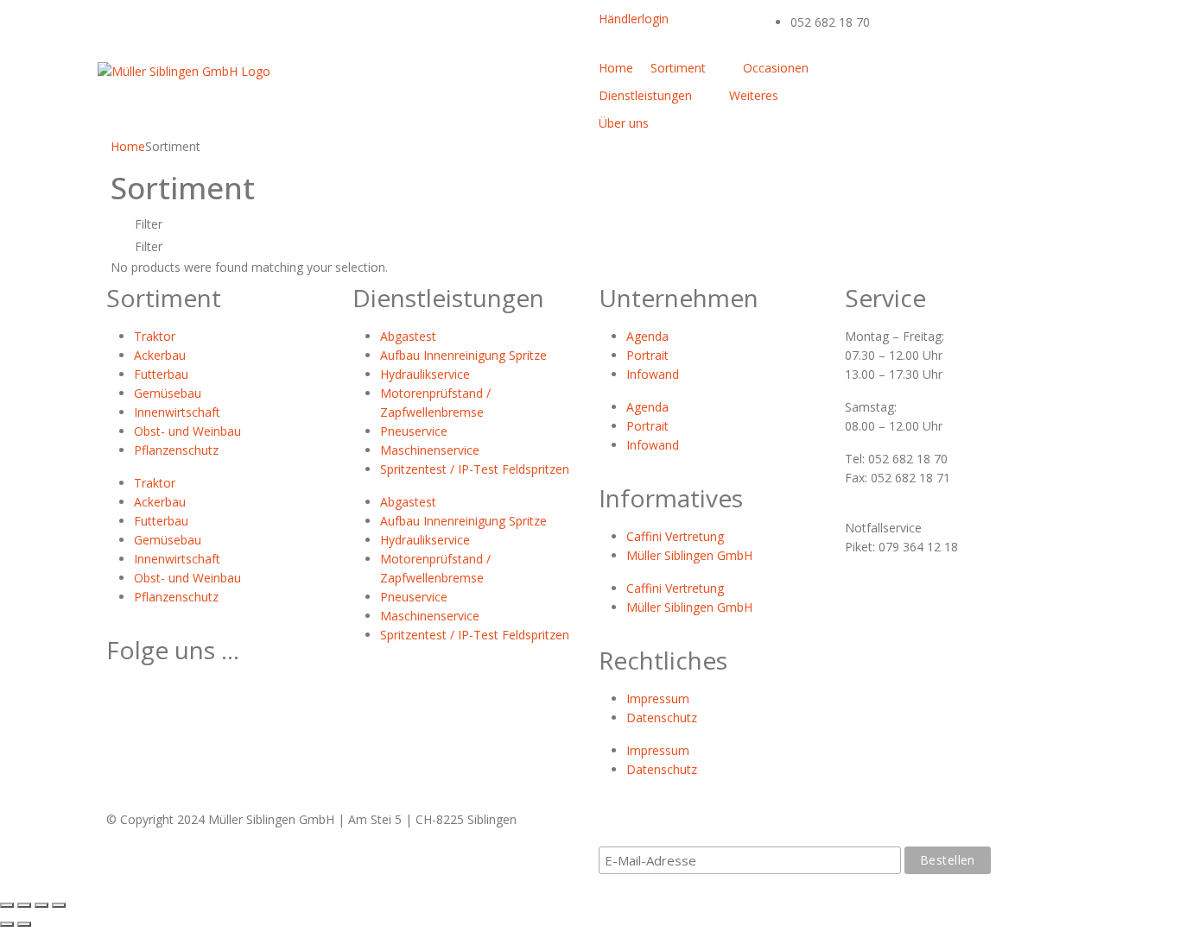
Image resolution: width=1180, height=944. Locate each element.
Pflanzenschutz (176, 450)
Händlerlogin (634, 18)
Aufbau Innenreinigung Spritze (463, 355)
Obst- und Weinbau (187, 431)
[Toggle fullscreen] (41, 905)
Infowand (652, 374)
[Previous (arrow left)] (7, 924)
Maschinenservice (429, 450)
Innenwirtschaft (177, 412)
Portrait (647, 355)
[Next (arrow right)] (24, 924)
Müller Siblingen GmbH (689, 555)
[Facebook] (857, 76)
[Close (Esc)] (7, 905)
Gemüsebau (167, 393)
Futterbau (161, 374)
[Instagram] (1022, 76)
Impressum (657, 698)
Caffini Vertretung (675, 536)
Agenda (647, 336)
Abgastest (408, 336)
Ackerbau (160, 355)
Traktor (154, 336)
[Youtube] (939, 76)
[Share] (24, 905)
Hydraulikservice (425, 374)
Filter (146, 224)
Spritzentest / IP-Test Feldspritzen (474, 469)
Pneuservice (413, 431)
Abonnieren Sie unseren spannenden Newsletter (767, 828)
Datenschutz (661, 717)
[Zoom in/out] (59, 905)
